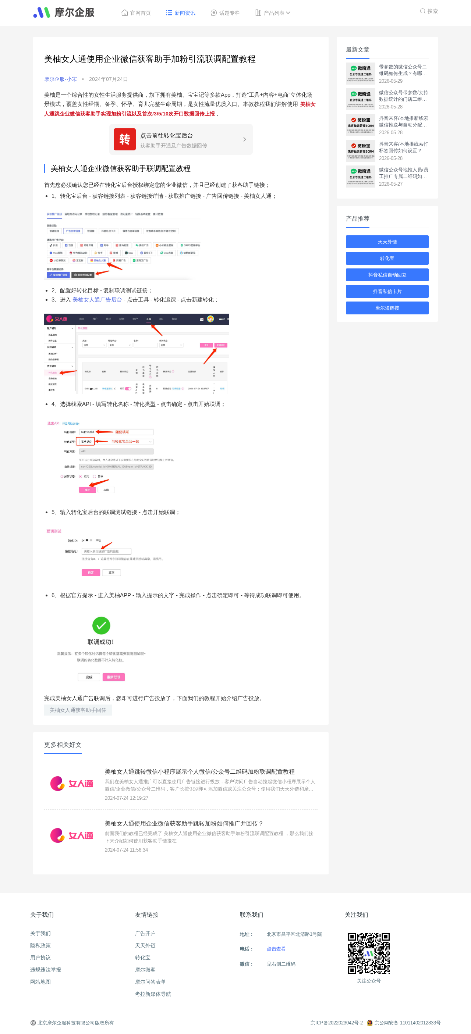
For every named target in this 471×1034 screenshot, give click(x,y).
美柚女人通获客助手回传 (78, 710)
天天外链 (387, 242)
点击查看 (276, 949)
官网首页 (140, 13)
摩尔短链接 (387, 308)
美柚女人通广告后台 (97, 299)
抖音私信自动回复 (387, 275)
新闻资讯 (185, 13)
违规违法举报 (45, 970)
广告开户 (145, 933)
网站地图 (40, 982)
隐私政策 (40, 945)
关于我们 (40, 933)
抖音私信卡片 (387, 291)
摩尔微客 (145, 970)
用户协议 (40, 957)
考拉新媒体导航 (153, 994)
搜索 (433, 11)
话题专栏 (229, 13)
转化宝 (387, 258)
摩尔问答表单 (150, 982)
